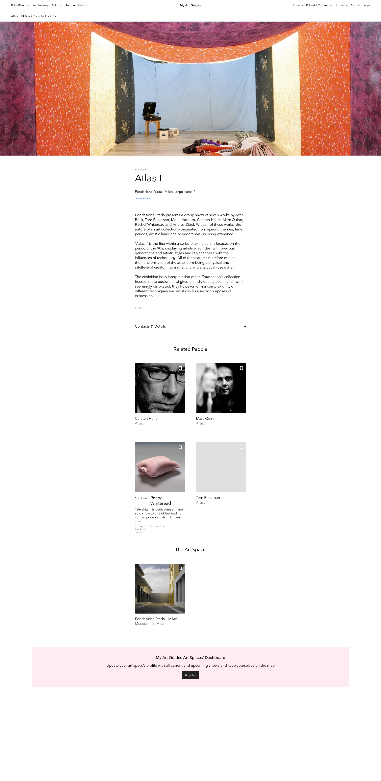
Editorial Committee (319, 5)
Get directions (142, 198)
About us (342, 5)
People (70, 5)
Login (366, 5)
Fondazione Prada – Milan (154, 192)
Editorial (57, 5)
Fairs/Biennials (20, 5)
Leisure (82, 5)
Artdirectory (40, 5)
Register (190, 675)
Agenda (298, 5)
